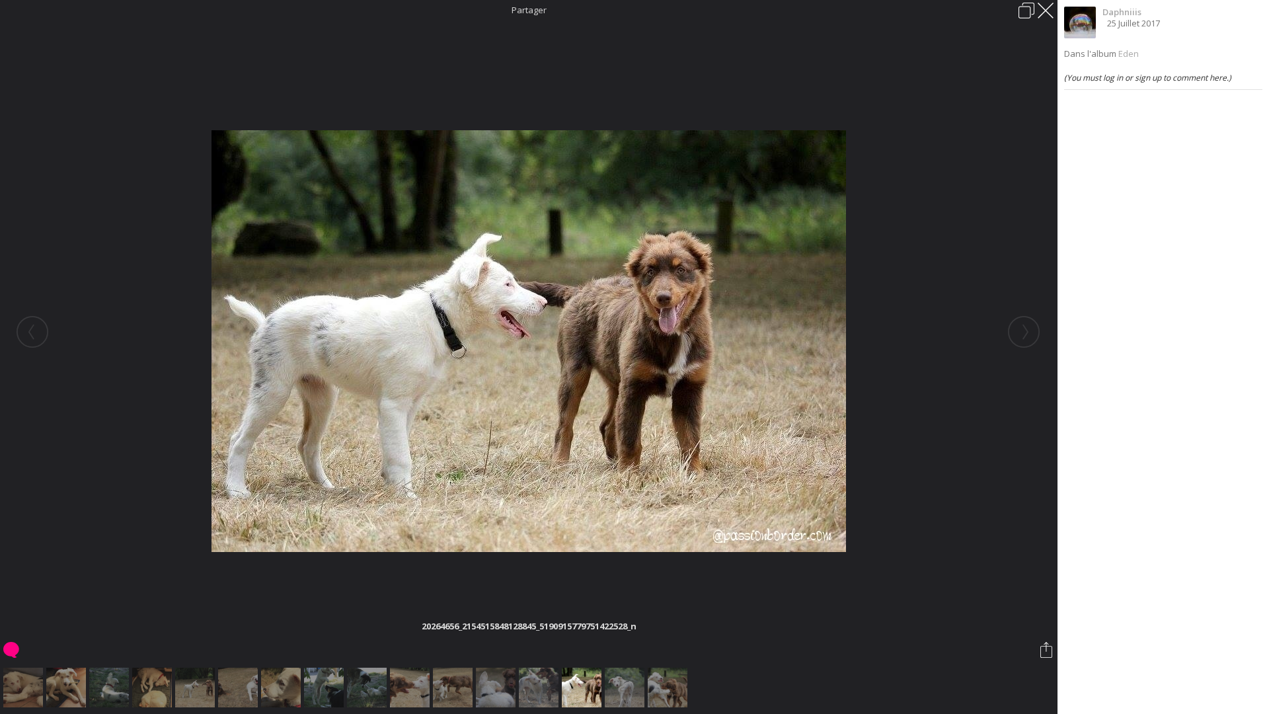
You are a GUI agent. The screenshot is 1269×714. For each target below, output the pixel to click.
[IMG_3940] (454, 687)
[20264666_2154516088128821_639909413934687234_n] (626, 687)
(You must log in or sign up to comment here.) (1147, 77)
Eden (1128, 54)
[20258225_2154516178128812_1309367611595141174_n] (540, 687)
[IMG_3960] (239, 687)
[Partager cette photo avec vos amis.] (1047, 650)
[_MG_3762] (325, 687)
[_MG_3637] (24, 687)
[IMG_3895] (153, 687)
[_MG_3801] (110, 687)
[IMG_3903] (411, 687)
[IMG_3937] (196, 687)
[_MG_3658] (67, 687)
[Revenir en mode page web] (1026, 11)
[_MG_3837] (368, 687)
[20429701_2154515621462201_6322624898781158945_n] (669, 687)
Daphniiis (1121, 12)
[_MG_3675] (282, 687)
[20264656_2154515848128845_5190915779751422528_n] (583, 687)
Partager (529, 10)
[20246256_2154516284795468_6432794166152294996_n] (497, 687)
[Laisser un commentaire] (12, 650)
